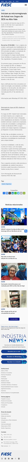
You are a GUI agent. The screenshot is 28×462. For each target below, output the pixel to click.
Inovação (3, 422)
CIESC (17, 1)
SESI (6, 1)
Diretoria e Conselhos (6, 372)
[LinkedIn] (5, 458)
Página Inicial (4, 326)
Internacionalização (6, 424)
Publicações (4, 378)
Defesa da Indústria (6, 416)
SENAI (10, 1)
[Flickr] (19, 458)
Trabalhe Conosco (5, 399)
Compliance (4, 405)
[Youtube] (12, 458)
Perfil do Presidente (6, 374)
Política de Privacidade (6, 403)
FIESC (2, 1)
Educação (3, 418)
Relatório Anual (5, 380)
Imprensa (3, 390)
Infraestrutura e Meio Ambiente (9, 420)
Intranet (3, 406)
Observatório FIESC (6, 426)
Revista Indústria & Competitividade (10, 392)
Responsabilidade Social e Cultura (9, 386)
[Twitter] (15, 458)
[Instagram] (2, 458)
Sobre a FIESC (4, 370)
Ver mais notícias (14, 319)
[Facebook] (9, 458)
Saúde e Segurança (6, 184)
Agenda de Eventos (6, 388)
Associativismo (5, 414)
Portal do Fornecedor (6, 401)
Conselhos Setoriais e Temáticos (9, 384)
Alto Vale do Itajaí (13, 326)
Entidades (3, 376)
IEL (13, 1)
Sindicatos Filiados (5, 382)
